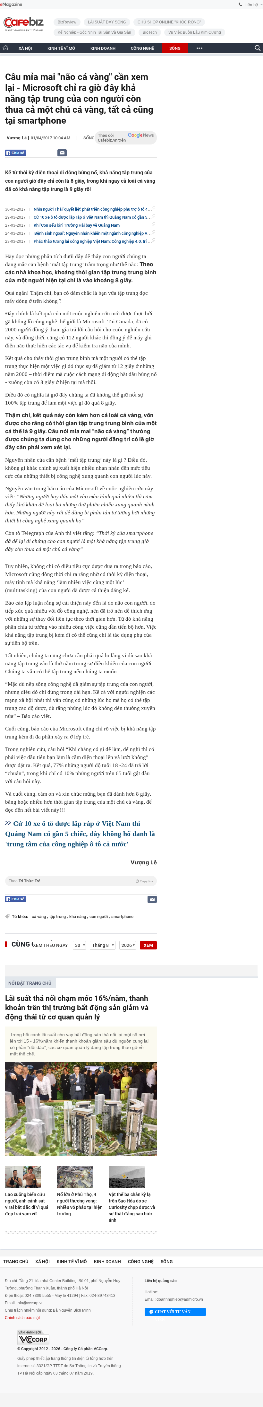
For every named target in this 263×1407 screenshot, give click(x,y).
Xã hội (42, 1261)
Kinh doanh (107, 1261)
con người (99, 916)
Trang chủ (15, 1261)
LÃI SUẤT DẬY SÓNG (107, 22)
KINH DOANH (102, 48)
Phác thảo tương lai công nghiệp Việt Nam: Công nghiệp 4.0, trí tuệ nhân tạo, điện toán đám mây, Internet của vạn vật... (141, 241)
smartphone (122, 916)
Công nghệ (141, 1261)
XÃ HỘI (25, 48)
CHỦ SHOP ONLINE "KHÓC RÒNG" (169, 22)
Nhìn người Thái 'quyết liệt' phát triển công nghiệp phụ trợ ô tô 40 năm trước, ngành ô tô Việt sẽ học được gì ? (132, 209)
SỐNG (175, 48)
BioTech (150, 32)
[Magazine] (11, 5)
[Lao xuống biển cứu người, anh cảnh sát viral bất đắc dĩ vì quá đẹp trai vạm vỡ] (29, 1177)
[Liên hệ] (62, 152)
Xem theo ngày (50, 945)
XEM (148, 945)
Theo (81, 881)
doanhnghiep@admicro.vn (180, 1299)
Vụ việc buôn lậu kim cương (194, 32)
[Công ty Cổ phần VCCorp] (33, 1337)
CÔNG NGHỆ (142, 48)
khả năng (78, 916)
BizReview (67, 22)
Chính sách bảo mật (22, 1317)
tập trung (58, 916)
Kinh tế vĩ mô (72, 1261)
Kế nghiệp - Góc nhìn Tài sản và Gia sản (94, 32)
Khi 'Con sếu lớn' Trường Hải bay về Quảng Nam (77, 225)
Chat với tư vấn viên (173, 1313)
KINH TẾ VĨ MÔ (61, 48)
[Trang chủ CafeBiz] (5, 47)
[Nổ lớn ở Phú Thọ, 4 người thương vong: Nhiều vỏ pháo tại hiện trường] (81, 1177)
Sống (89, 137)
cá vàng (39, 916)
